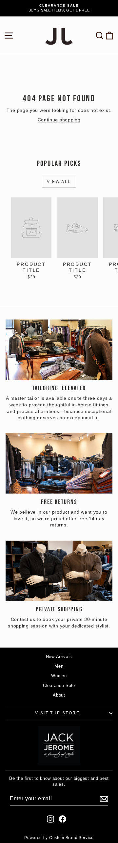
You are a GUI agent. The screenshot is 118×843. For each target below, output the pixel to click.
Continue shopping (59, 119)
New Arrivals (59, 656)
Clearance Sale (59, 685)
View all (59, 181)
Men (58, 666)
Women (59, 675)
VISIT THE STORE (57, 713)
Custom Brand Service (71, 837)
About (59, 695)
